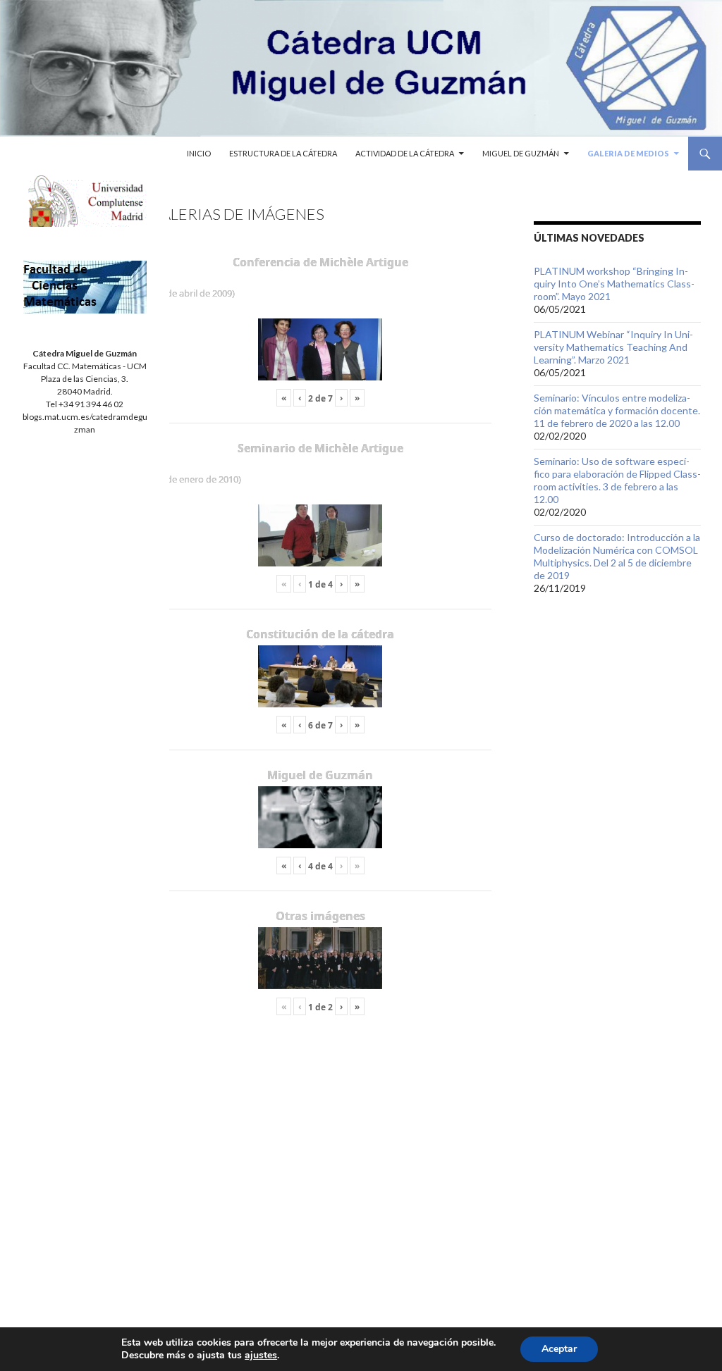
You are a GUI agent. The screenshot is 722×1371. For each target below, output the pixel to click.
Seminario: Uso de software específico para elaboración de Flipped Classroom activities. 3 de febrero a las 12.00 (617, 480)
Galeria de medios (628, 153)
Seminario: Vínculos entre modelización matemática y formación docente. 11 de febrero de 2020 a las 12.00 (617, 410)
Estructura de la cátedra (283, 153)
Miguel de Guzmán (520, 153)
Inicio (199, 153)
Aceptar (559, 1349)
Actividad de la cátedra (404, 153)
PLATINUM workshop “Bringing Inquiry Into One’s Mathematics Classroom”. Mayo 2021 (614, 283)
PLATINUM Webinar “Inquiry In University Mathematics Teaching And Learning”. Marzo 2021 (613, 347)
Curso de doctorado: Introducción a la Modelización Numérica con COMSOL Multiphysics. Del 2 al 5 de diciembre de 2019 (617, 556)
